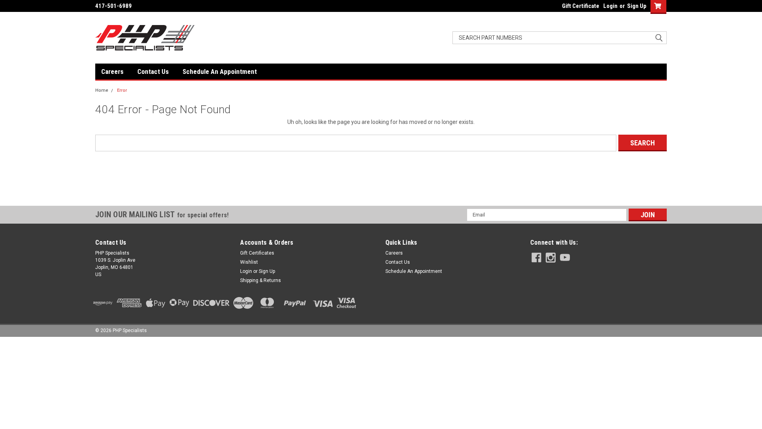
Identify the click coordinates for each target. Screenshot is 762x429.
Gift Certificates (257, 253)
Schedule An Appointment (220, 71)
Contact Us (153, 71)
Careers (112, 71)
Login (610, 6)
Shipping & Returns (260, 280)
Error (122, 90)
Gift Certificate (580, 6)
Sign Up (637, 6)
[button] (381, 191)
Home (101, 90)
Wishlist (249, 262)
